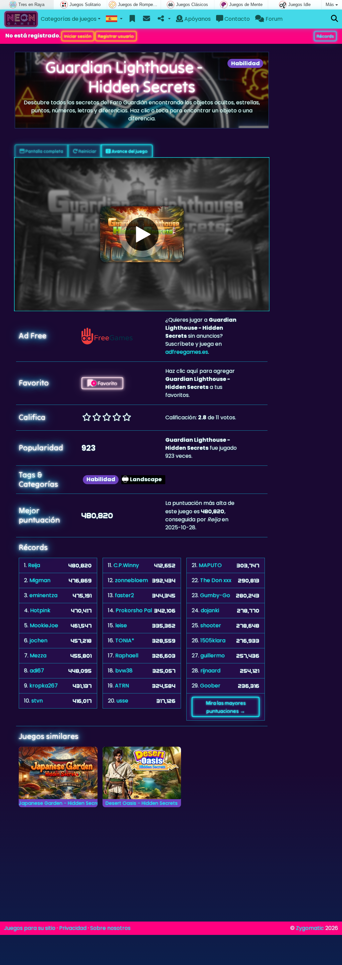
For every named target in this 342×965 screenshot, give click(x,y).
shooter (210, 625)
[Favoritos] (132, 19)
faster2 (124, 595)
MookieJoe (44, 625)
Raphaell (126, 655)
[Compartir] (163, 19)
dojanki (210, 610)
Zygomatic (310, 928)
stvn (37, 701)
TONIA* (124, 640)
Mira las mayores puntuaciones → (226, 707)
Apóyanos (197, 19)
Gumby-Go (215, 595)
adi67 (37, 670)
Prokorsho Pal (134, 610)
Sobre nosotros (110, 928)
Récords (325, 36)
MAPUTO (210, 565)
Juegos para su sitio (29, 928)
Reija (34, 565)
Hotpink (40, 610)
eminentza (43, 595)
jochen (38, 640)
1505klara (212, 640)
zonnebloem (131, 580)
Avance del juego (129, 151)
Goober (210, 685)
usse (122, 701)
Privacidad (73, 928)
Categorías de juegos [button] (69, 19)
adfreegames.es (186, 352)
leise (121, 625)
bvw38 (124, 670)
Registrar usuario (116, 36)
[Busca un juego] (334, 19)
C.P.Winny (126, 565)
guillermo (212, 655)
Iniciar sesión (78, 36)
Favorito (107, 383)
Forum (273, 19)
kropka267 (43, 685)
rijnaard (210, 670)
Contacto (236, 19)
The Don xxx (215, 580)
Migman (39, 580)
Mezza (38, 655)
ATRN (122, 685)
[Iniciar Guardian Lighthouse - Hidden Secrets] (142, 234)
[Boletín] (146, 19)
